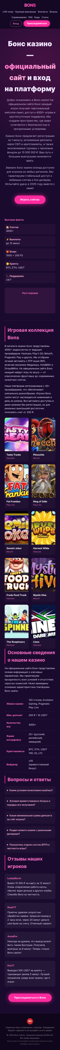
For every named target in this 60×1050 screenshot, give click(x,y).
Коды (37, 17)
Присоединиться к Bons (30, 997)
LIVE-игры (8, 11)
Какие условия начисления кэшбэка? (31, 790)
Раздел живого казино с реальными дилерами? (29, 832)
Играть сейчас (30, 199)
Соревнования (19, 17)
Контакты (43, 11)
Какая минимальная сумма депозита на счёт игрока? (29, 817)
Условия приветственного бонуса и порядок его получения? (28, 802)
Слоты (45, 17)
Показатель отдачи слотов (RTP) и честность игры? (28, 846)
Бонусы (53, 11)
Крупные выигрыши (25, 11)
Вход (16, 23)
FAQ (30, 17)
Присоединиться (37, 23)
